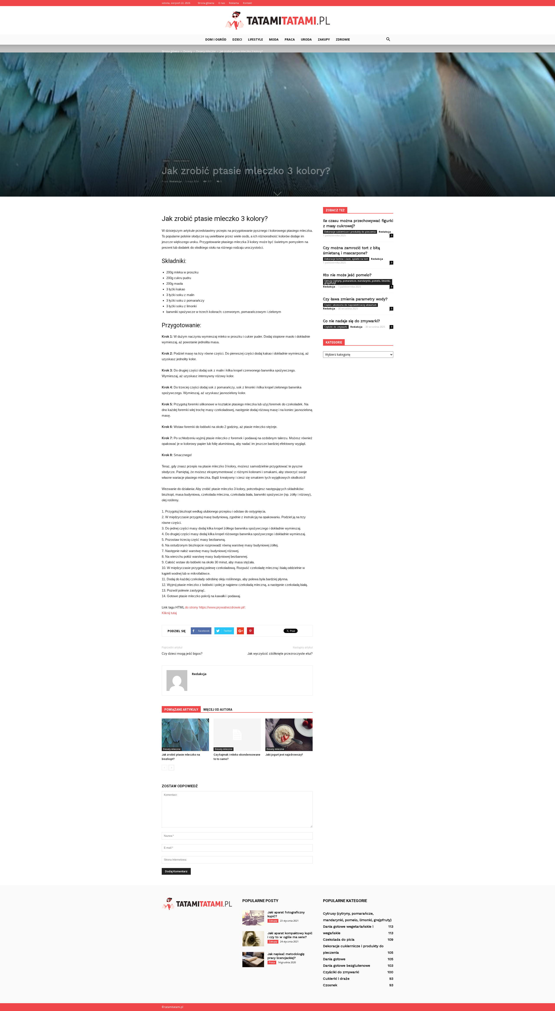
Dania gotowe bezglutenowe (346, 965)
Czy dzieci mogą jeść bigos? (182, 654)
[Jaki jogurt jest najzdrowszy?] (289, 734)
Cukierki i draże (336, 978)
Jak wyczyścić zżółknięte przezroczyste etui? (280, 654)
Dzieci (237, 39)
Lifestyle (255, 39)
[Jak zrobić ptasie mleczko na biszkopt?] (185, 734)
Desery (166, 160)
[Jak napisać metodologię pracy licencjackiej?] (253, 959)
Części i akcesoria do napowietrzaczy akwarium (350, 304)
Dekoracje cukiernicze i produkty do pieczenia (350, 231)
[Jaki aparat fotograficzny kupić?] (253, 918)
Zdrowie (343, 39)
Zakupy (324, 39)
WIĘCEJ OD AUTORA (217, 709)
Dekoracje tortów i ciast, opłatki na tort (346, 258)
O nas (221, 3)
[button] (388, 39)
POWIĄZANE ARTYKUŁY (181, 709)
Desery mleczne (181, 160)
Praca (290, 39)
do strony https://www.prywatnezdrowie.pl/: (215, 607)
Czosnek (330, 985)
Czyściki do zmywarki (335, 326)
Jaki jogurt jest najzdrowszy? (284, 754)
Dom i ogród (215, 39)
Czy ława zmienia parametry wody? (355, 299)
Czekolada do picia (338, 939)
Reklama (234, 3)
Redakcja (176, 181)
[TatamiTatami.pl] (277, 21)
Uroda (306, 39)
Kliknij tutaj (169, 613)
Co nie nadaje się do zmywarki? (351, 321)
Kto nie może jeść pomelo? (347, 275)
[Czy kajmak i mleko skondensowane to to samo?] (237, 734)
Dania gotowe (334, 959)
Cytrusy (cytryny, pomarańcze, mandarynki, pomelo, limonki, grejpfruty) (357, 281)
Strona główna (206, 3)
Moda (274, 39)
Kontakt (247, 3)
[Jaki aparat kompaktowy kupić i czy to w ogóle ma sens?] (253, 938)
